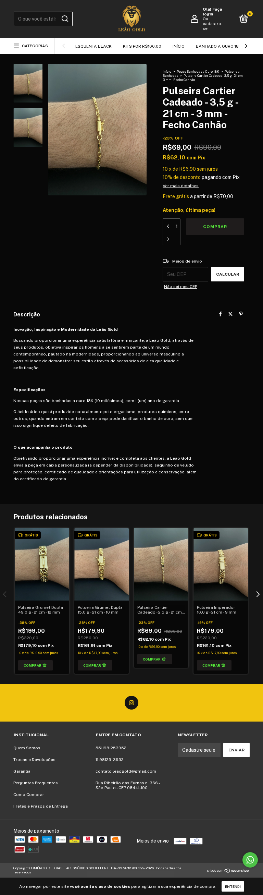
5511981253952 (111, 748)
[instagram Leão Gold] (131, 703)
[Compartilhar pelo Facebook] (220, 314)
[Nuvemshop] (228, 871)
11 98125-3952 (110, 759)
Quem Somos (26, 748)
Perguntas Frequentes (35, 783)
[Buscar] (64, 19)
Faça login (212, 11)
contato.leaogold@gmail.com (126, 771)
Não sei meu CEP (180, 286)
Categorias (35, 46)
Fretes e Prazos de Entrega (40, 806)
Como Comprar (28, 794)
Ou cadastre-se (213, 23)
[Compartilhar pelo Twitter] (230, 314)
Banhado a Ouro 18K (218, 46)
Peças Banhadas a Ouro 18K (198, 71)
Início (179, 46)
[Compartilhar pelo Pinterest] (241, 314)
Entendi (233, 886)
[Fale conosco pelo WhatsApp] (250, 860)
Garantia (21, 771)
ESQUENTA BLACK (93, 46)
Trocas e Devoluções (34, 759)
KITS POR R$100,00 (142, 46)
